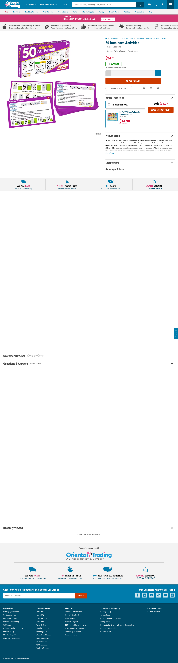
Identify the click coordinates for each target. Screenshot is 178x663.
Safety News (105, 621)
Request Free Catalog (11, 621)
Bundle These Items (114, 97)
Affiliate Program (71, 621)
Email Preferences (42, 648)
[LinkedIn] (144, 595)
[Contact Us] (156, 4)
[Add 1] (158, 73)
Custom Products (153, 611)
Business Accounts (10, 618)
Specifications (112, 162)
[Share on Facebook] (137, 88)
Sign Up (81, 595)
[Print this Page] (158, 88)
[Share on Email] (151, 88)
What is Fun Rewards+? (11, 638)
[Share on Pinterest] (144, 88)
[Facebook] (137, 595)
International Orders (43, 635)
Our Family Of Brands (73, 631)
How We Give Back (72, 615)
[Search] (140, 4)
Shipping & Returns (114, 169)
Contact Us (40, 611)
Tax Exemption (41, 641)
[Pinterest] (151, 595)
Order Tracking (41, 618)
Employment (70, 618)
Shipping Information (44, 628)
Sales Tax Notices (42, 638)
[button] (52, 86)
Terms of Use (105, 615)
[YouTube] (165, 595)
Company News (71, 635)
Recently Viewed (13, 528)
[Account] (163, 4)
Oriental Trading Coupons (13, 628)
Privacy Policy (105, 611)
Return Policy (41, 625)
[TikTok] (158, 595)
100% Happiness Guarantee (75, 628)
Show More (109, 153)
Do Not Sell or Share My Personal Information (117, 625)
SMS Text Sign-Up (10, 635)
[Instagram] (172, 595)
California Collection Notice (110, 618)
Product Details (112, 135)
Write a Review (120, 51)
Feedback (176, 333)
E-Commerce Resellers (108, 628)
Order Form (40, 621)
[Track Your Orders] (149, 4)
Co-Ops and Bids (9, 615)
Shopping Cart (41, 631)
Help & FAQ (40, 615)
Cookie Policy (105, 631)
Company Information (73, 611)
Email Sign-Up (8, 631)
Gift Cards (7, 625)
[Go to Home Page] (106, 38)
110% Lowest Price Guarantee (76, 625)
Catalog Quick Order (11, 611)
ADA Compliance (42, 645)
